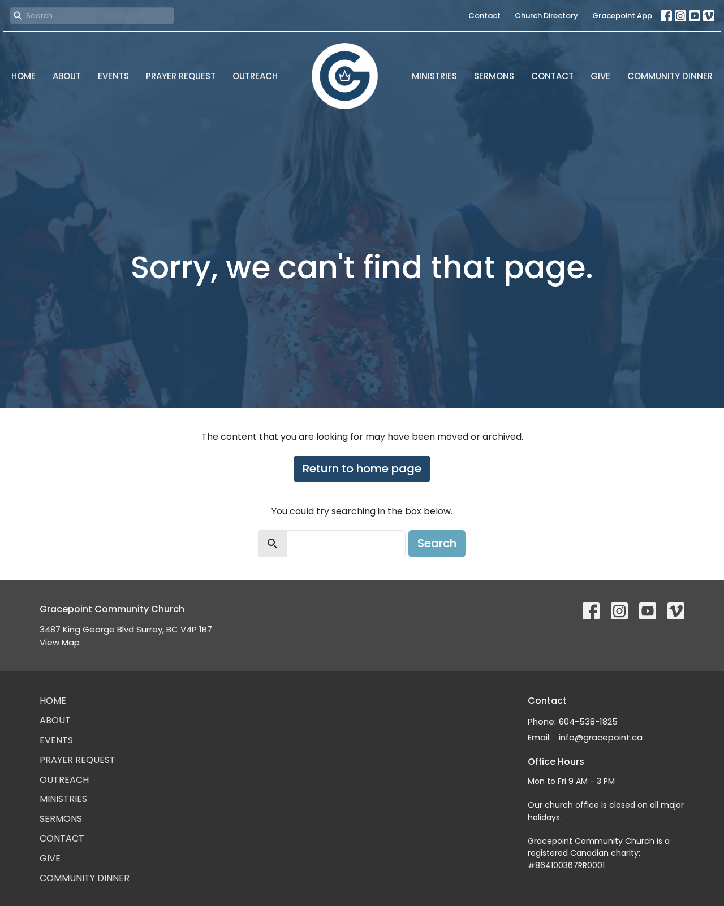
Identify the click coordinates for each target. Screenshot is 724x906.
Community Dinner (670, 76)
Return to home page (362, 468)
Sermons (494, 76)
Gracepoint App (622, 15)
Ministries (434, 76)
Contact (484, 15)
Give (600, 76)
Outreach (255, 76)
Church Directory (546, 15)
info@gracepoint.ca (601, 737)
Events (113, 76)
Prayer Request (181, 76)
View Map (60, 642)
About (67, 76)
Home (23, 76)
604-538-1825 (588, 721)
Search (436, 543)
